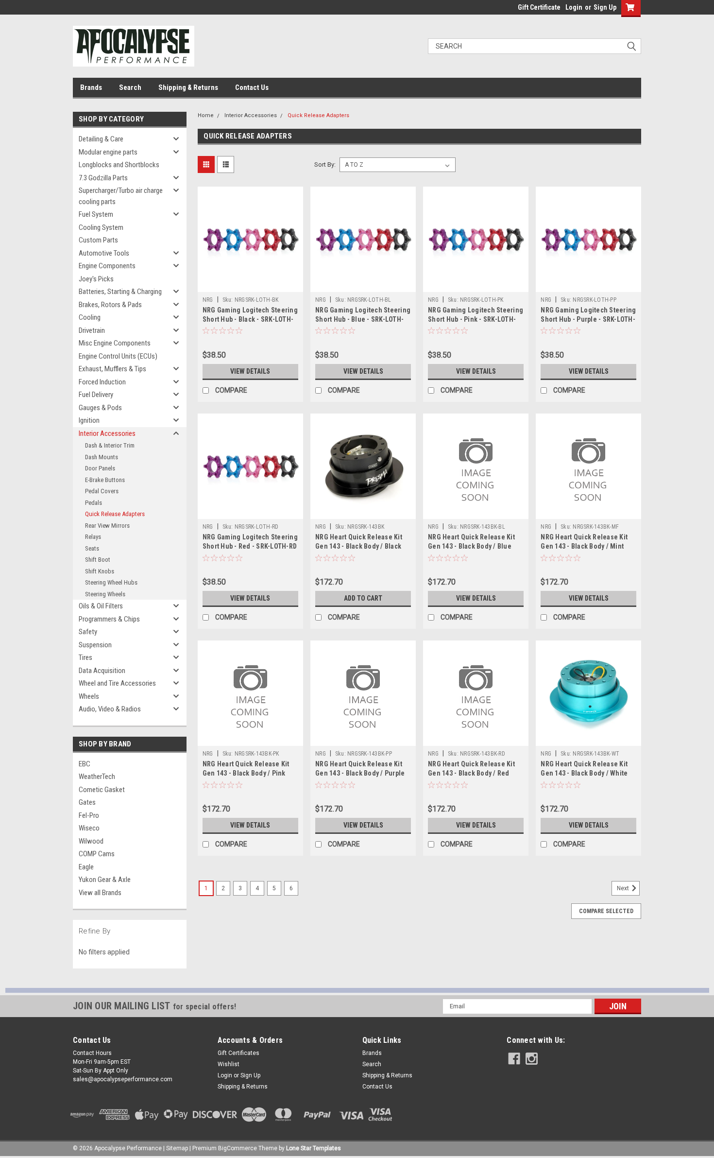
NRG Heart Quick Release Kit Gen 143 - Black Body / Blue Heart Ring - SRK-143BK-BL (471, 546)
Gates (87, 802)
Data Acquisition (102, 670)
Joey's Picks (96, 279)
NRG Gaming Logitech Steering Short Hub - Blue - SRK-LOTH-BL (362, 319)
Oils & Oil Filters (101, 606)
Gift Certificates (238, 1053)
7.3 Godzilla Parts (103, 177)
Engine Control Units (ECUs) (118, 356)
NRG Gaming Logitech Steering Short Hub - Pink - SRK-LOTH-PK (475, 319)
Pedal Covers (102, 491)
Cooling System (101, 227)
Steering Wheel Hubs (111, 582)
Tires (85, 657)
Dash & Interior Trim (110, 445)
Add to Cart (363, 598)
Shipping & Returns (188, 87)
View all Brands (100, 892)
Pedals (93, 502)
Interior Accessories (107, 433)
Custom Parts (98, 240)
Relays (93, 536)
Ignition (89, 420)
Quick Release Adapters (115, 514)
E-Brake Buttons (105, 480)
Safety (88, 631)
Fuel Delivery (96, 394)
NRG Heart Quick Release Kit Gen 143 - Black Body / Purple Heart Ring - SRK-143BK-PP (360, 773)
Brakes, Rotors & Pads (110, 304)
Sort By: (325, 164)
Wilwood (91, 841)
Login (573, 7)
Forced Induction (102, 382)
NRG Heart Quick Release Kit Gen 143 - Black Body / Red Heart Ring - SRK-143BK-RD (471, 773)
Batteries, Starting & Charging (120, 291)
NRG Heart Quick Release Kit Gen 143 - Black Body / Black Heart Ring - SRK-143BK (358, 546)
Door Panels (100, 468)
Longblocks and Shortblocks (119, 164)
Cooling (90, 317)
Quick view (250, 285)
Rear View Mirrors (107, 525)
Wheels (89, 696)
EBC (84, 764)
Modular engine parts (108, 152)
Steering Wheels (105, 594)
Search (130, 87)
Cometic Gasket (102, 789)
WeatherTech (97, 776)
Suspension (95, 644)
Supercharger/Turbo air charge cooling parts (121, 196)
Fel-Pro (89, 815)
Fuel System (96, 214)
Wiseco (89, 828)
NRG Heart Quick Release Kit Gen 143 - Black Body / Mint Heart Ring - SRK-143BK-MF (584, 546)
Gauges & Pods (100, 407)
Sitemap (177, 1148)
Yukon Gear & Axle (105, 879)
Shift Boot (97, 559)
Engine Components (107, 265)
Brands (91, 87)
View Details (250, 371)
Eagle (86, 867)
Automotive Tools (104, 253)
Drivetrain (92, 330)
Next (623, 888)
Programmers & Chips (109, 619)
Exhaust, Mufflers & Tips (112, 368)
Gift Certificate (539, 7)
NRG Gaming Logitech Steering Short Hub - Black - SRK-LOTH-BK (250, 319)
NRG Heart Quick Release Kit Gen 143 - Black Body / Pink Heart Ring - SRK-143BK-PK (246, 773)
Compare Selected (606, 911)
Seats (92, 548)
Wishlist (228, 1064)
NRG (208, 299)
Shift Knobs (99, 571)
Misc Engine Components (115, 343)
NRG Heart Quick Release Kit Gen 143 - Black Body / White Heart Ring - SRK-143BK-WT (584, 773)
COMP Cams (97, 853)
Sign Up (605, 7)
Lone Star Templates (313, 1148)
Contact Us (252, 87)
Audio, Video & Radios (110, 709)
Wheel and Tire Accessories (117, 683)
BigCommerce (237, 1148)
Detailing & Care (101, 139)
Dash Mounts (101, 457)
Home (206, 115)
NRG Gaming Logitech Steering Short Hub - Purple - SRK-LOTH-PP (588, 319)
